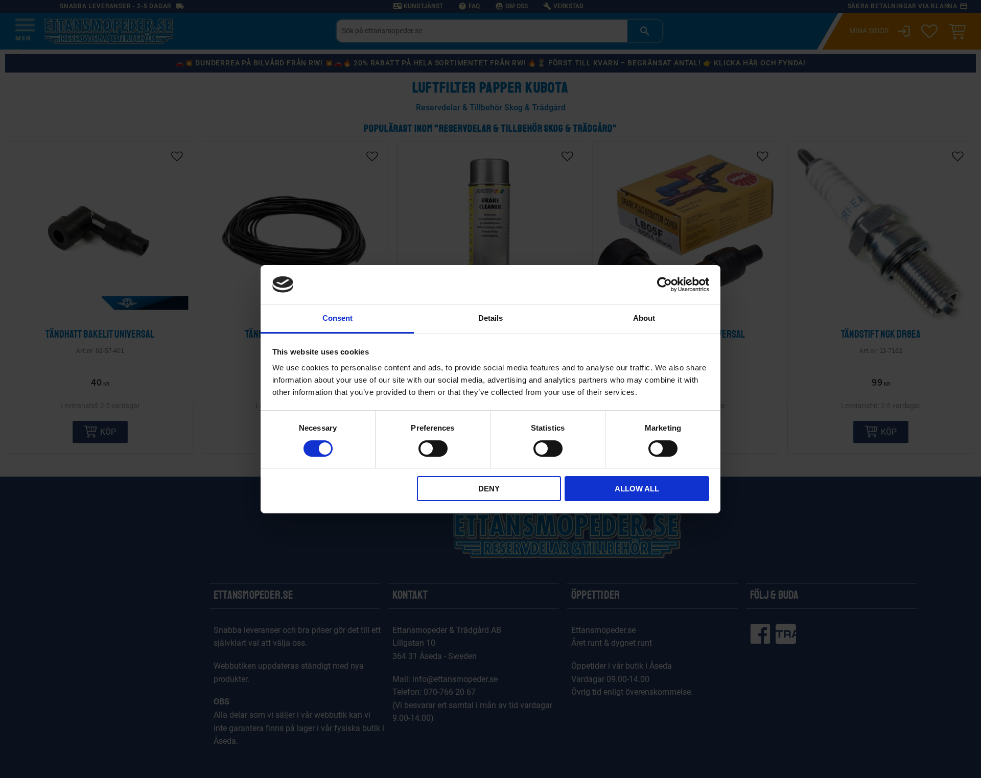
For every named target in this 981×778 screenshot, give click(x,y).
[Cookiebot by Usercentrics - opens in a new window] (664, 284)
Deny (489, 488)
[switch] (433, 448)
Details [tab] (490, 318)
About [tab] (644, 318)
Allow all (637, 488)
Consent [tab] (337, 318)
